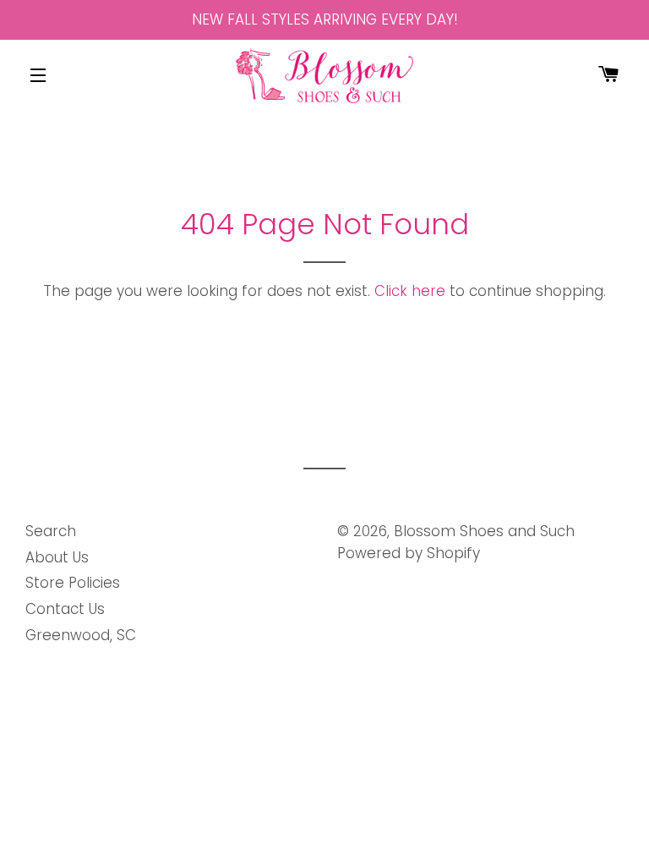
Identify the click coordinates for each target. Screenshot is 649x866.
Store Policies (72, 583)
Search (50, 531)
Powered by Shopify (408, 553)
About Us (57, 557)
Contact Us (65, 609)
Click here (409, 291)
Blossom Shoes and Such (484, 531)
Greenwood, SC (80, 635)
